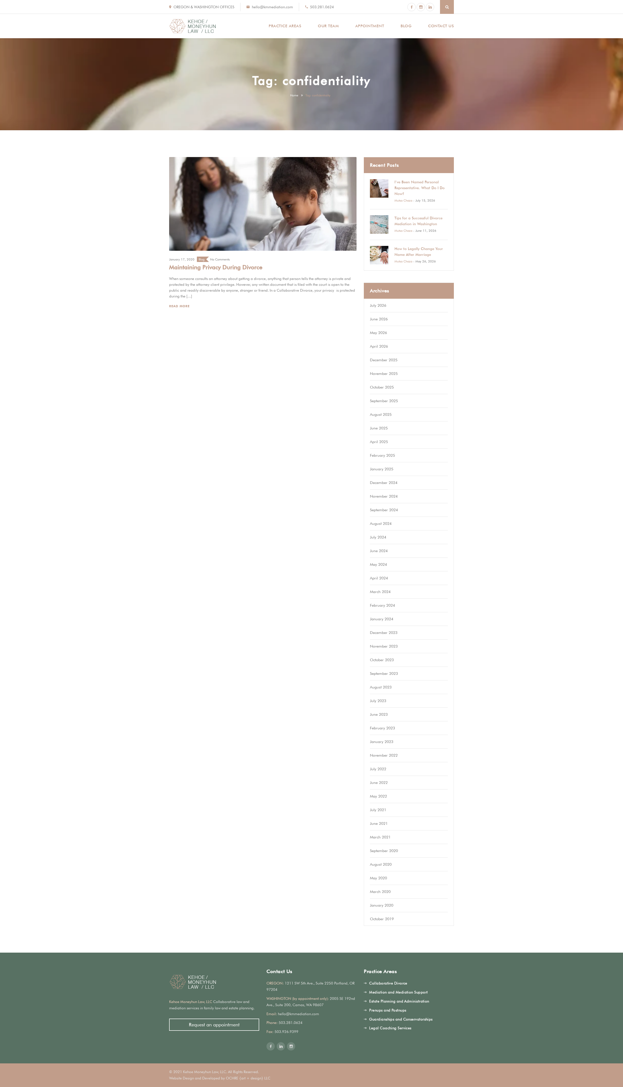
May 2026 (378, 332)
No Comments (220, 259)
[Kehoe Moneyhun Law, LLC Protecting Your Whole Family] (192, 26)
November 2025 (384, 373)
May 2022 (378, 796)
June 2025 (379, 428)
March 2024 (380, 591)
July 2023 (378, 700)
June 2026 (379, 319)
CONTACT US (441, 26)
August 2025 (381, 414)
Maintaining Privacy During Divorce (215, 267)
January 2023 (381, 741)
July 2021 (378, 810)
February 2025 (382, 455)
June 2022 (379, 782)
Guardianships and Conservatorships (400, 1019)
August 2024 (381, 523)
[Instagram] (421, 7)
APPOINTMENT (369, 26)
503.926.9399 (286, 1032)
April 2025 (379, 441)
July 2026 (378, 305)
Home (294, 95)
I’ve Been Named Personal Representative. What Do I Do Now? (419, 188)
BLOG (406, 26)
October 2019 (382, 919)
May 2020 (378, 878)
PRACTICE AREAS (285, 26)
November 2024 (384, 496)
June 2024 (379, 550)
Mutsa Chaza (403, 200)
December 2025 (383, 360)
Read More (180, 306)
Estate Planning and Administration (399, 1001)
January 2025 (381, 469)
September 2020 (384, 850)
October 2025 (382, 387)
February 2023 (382, 728)
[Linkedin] (430, 7)
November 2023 (384, 646)
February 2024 (382, 605)
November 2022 (384, 755)
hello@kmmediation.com (272, 7)
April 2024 (379, 578)
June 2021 (379, 823)
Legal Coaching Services (390, 1028)
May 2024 (378, 564)
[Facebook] (411, 7)
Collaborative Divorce (388, 983)
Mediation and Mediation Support (398, 992)
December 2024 (383, 482)
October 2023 (382, 660)
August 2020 (381, 864)
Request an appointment (214, 1025)
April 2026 (379, 346)
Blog (201, 259)
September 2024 (384, 510)
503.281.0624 (322, 7)
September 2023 (384, 673)
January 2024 (381, 619)
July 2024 (378, 537)
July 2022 (378, 769)
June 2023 (379, 714)
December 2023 (383, 632)
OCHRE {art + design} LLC (248, 1078)
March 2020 (380, 891)
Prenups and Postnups (387, 1010)
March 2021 (380, 837)
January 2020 (381, 905)
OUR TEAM (328, 26)
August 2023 (381, 687)
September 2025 (384, 401)
